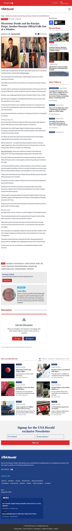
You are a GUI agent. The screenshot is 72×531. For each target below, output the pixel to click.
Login (17, 338)
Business (22, 483)
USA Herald (30, 268)
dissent (38, 263)
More (67, 359)
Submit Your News (47, 528)
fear (42, 263)
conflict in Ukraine (30, 263)
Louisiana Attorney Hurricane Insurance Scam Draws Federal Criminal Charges (58, 49)
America (4, 19)
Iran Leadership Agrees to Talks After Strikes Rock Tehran (19, 514)
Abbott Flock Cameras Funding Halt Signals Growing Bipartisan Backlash (58, 68)
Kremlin (3, 266)
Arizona (18, 481)
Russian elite (10, 266)
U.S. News (47, 483)
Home (3, 16)
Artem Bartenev (19, 263)
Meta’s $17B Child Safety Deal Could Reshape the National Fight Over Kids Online (58, 109)
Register (30, 338)
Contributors (37, 528)
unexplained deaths (20, 268)
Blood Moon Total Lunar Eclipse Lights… (23, 370)
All (40, 359)
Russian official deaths (21, 266)
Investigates (5, 483)
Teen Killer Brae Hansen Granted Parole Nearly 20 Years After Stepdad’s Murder (58, 123)
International (14, 483)
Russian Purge (33, 266)
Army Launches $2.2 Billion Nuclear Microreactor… (24, 407)
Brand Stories (26, 481)
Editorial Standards (37, 481)
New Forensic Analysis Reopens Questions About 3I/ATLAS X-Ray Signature (21, 504)
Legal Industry (60, 359)
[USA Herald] (7, 9)
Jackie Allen (15, 34)
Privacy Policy (18, 528)
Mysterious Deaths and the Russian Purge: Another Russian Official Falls (27, 16)
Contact (56, 528)
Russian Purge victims (7, 268)
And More (51, 359)
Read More (7, 280)
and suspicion (10, 263)
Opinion (29, 483)
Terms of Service (28, 528)
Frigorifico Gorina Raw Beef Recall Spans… (25, 388)
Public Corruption (38, 483)
